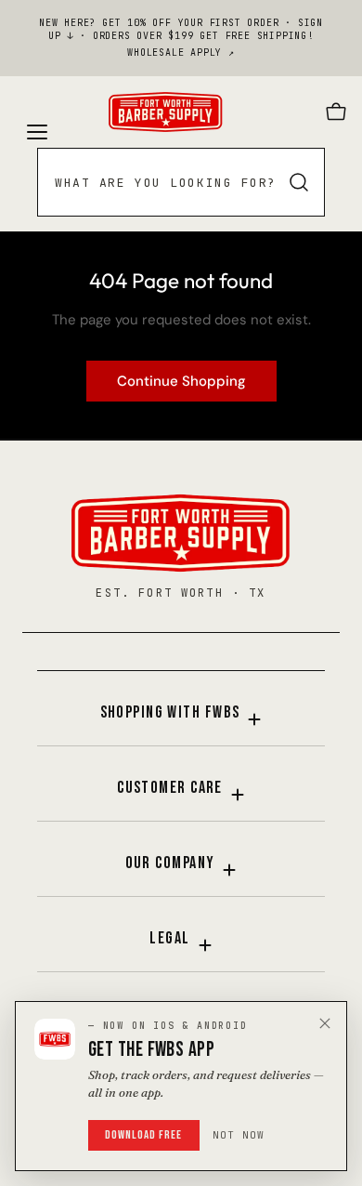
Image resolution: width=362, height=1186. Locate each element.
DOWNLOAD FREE (144, 1134)
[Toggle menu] (35, 112)
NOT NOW (239, 1134)
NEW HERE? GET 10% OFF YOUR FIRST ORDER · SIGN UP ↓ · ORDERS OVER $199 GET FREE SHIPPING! (181, 29)
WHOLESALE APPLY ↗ (181, 52)
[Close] (325, 1023)
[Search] (299, 182)
